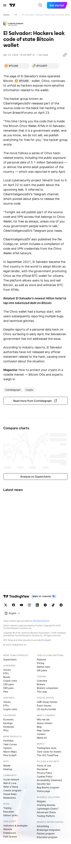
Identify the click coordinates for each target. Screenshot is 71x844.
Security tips (43, 783)
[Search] (40, 5)
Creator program (12, 790)
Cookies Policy (45, 776)
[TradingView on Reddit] (61, 605)
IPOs (5, 730)
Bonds (6, 677)
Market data (43, 666)
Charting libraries (46, 805)
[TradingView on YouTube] (21, 605)
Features (41, 659)
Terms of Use (44, 765)
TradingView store (46, 748)
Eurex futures (44, 705)
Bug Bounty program (48, 787)
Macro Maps (10, 751)
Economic (8, 719)
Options (7, 748)
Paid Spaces (10, 836)
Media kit (42, 737)
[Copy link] (65, 55)
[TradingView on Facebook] (13, 605)
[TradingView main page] (12, 5)
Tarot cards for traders (49, 751)
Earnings (8, 723)
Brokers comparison (47, 688)
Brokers (41, 684)
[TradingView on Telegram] (45, 605)
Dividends (8, 726)
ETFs (6, 673)
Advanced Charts (46, 812)
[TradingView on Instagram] (29, 605)
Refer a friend (10, 786)
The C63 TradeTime (47, 755)
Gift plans (42, 670)
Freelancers (9, 832)
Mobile (6, 765)
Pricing (40, 663)
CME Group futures (47, 701)
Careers (41, 734)
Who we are (43, 719)
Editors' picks (10, 815)
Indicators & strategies (15, 825)
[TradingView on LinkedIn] (37, 605)
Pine (5, 691)
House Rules (10, 794)
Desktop (7, 769)
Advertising (43, 826)
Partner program (46, 833)
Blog (39, 726)
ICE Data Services (41, 621)
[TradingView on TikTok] (53, 605)
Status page (43, 791)
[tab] (16, 66)
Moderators (9, 797)
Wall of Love (9, 783)
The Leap (42, 691)
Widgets (41, 801)
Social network (11, 779)
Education (8, 811)
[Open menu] (4, 5)
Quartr (48, 640)
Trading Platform (46, 815)
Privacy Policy (44, 772)
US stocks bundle (46, 709)
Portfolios (8, 740)
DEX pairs (8, 688)
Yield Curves (10, 744)
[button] (35, 401)
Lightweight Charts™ (48, 808)
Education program (47, 837)
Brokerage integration (48, 829)
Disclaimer (42, 769)
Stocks (7, 669)
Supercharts (10, 659)
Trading (7, 808)
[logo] (13, 24)
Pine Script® (10, 755)
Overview (42, 680)
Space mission (44, 723)
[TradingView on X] (5, 605)
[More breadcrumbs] (15, 14)
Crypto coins (10, 680)
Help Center (43, 730)
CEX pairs (8, 684)
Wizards (7, 829)
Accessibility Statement (49, 780)
